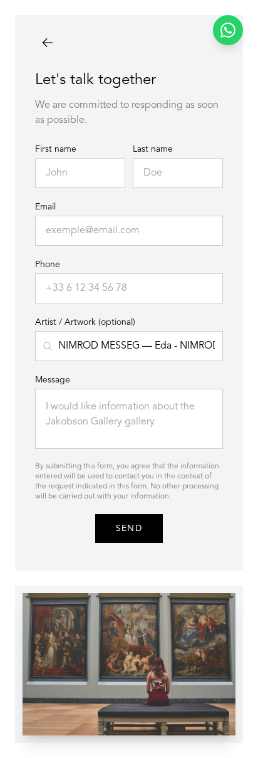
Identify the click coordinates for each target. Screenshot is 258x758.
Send (129, 528)
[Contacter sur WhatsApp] (228, 30)
